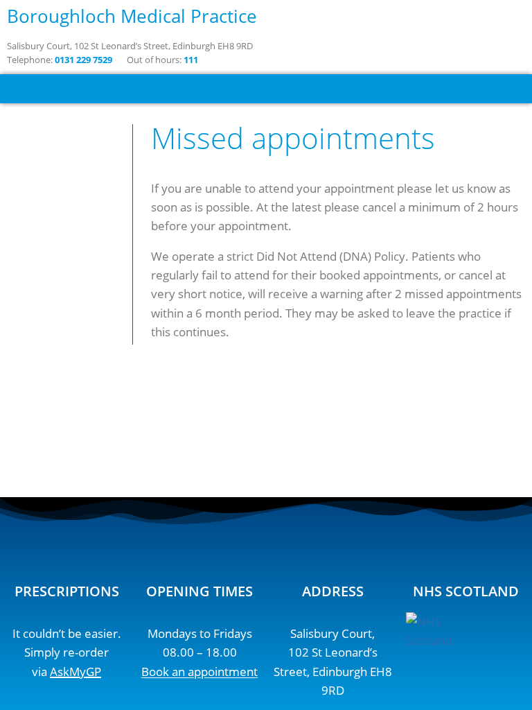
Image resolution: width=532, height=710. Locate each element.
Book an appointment (199, 671)
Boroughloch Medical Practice (132, 15)
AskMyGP (75, 671)
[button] (265, 88)
